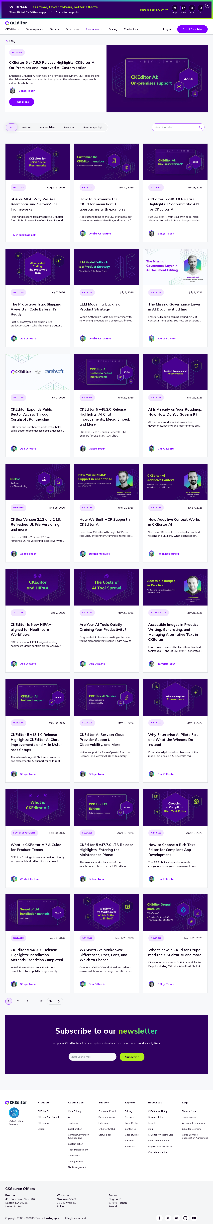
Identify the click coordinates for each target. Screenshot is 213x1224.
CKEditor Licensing (192, 1128)
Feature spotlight (24, 833)
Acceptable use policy (193, 1123)
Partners (129, 1140)
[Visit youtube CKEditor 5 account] (194, 1218)
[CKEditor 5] (16, 23)
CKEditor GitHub (107, 1128)
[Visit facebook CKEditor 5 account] (159, 1218)
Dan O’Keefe (28, 338)
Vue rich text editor (158, 1152)
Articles (18, 187)
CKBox (41, 1128)
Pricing (128, 1111)
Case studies (132, 1134)
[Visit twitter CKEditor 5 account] (168, 1218)
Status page (105, 1134)
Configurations (76, 1161)
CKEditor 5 (43, 1111)
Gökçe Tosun (26, 90)
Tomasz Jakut (166, 663)
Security (129, 1117)
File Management (77, 1167)
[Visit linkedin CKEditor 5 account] (176, 1218)
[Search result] (201, 128)
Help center (105, 1123)
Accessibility (158, 612)
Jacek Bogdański (168, 553)
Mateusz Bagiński (24, 234)
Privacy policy (189, 1117)
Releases (17, 52)
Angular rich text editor (160, 1146)
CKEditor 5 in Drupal (48, 1117)
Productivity (74, 1123)
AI (69, 1117)
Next (52, 1001)
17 (40, 1001)
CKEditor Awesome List (160, 1134)
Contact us (130, 1128)
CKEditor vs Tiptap (158, 1111)
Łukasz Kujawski (99, 553)
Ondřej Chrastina (100, 233)
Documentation (107, 1117)
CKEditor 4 (43, 1123)
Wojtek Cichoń (166, 338)
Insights (152, 1123)
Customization (75, 1143)
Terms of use (189, 1111)
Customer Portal (107, 1111)
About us (130, 1146)
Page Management (78, 1149)
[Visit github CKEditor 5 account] (185, 1218)
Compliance (74, 1155)
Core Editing (74, 1111)
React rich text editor (159, 1140)
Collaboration (75, 1128)
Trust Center (131, 1123)
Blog (150, 1128)
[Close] (207, 5)
